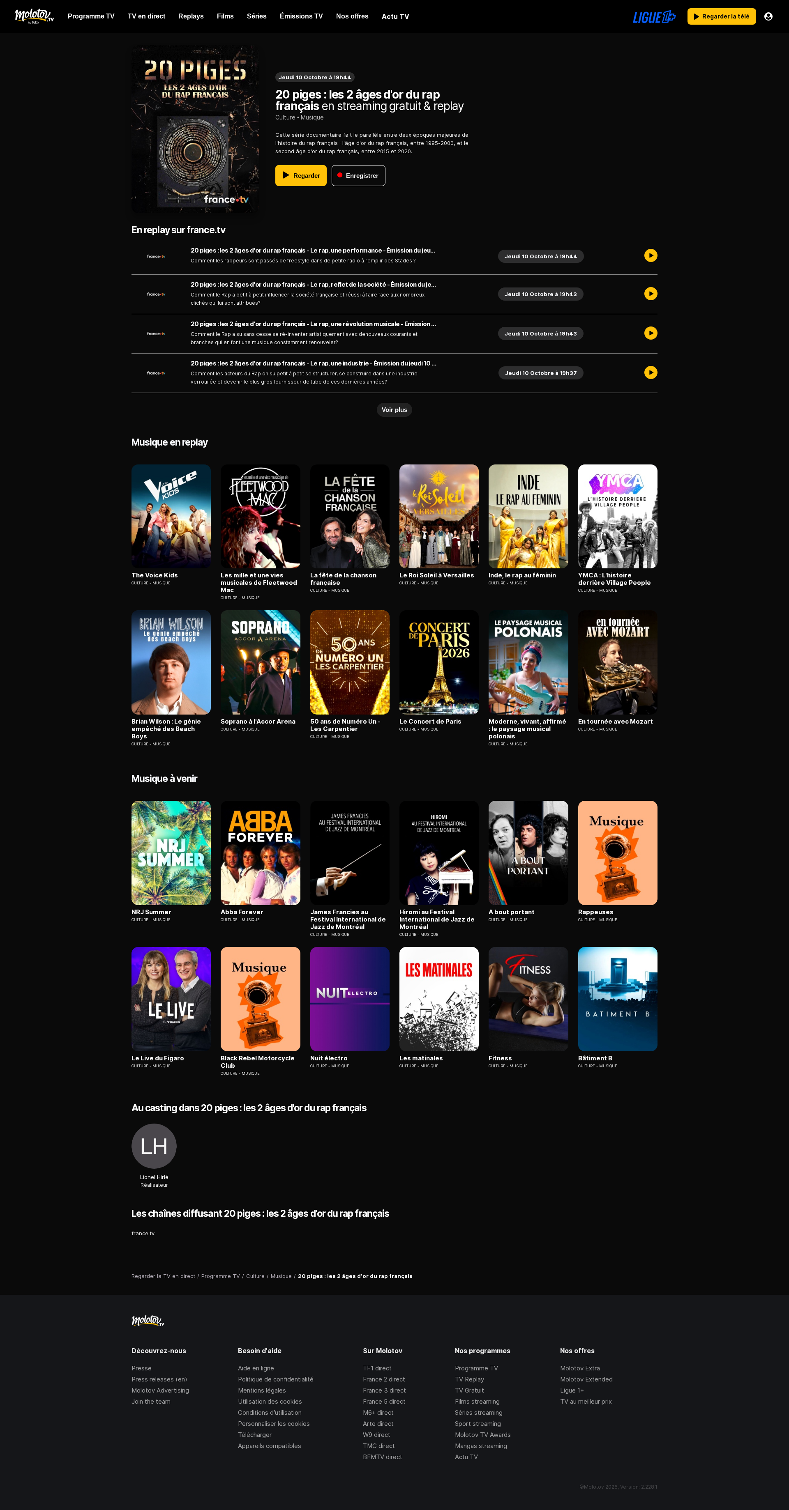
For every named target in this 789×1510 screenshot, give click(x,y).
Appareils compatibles (269, 1446)
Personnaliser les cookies (274, 1423)
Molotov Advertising (160, 1390)
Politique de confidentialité (276, 1379)
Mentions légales (262, 1390)
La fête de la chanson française (343, 579)
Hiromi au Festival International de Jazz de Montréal (437, 919)
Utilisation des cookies (270, 1401)
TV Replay (469, 1379)
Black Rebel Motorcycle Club (258, 1062)
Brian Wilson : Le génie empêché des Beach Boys (166, 729)
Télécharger (255, 1435)
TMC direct (379, 1446)
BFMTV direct (382, 1457)
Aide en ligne (256, 1368)
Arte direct (378, 1423)
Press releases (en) (159, 1379)
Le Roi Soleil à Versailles (436, 575)
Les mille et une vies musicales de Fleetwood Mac (259, 583)
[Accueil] (34, 16)
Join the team (151, 1401)
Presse (142, 1368)
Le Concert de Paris (430, 721)
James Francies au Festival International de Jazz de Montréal (348, 919)
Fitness (500, 1058)
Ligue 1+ (572, 1390)
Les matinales (421, 1058)
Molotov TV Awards (483, 1435)
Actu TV (466, 1457)
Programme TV (476, 1368)
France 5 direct (384, 1401)
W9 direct (376, 1435)
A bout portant (512, 912)
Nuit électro (329, 1058)
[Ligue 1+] (654, 16)
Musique (312, 117)
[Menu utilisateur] (768, 16)
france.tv (143, 1233)
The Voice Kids (155, 575)
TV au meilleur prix (586, 1401)
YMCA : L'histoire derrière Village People (614, 579)
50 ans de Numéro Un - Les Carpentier (345, 725)
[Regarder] (651, 256)
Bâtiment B (595, 1058)
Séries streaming (479, 1412)
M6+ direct (378, 1412)
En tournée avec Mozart (615, 721)
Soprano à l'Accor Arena (258, 721)
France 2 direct (384, 1379)
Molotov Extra (580, 1368)
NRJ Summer (151, 912)
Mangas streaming (481, 1446)
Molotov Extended (586, 1379)
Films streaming (477, 1401)
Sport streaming (478, 1423)
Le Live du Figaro (158, 1058)
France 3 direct (384, 1390)
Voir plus (394, 409)
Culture (285, 117)
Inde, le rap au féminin (522, 575)
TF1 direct (377, 1368)
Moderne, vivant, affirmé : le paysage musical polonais (527, 729)
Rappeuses (596, 912)
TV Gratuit (469, 1390)
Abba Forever (242, 912)
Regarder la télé (726, 16)
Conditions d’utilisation (270, 1412)
